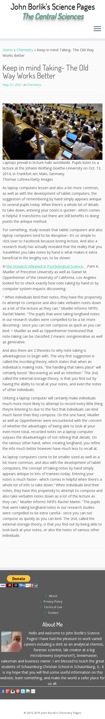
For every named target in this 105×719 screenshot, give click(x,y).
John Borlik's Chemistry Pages (61, 713)
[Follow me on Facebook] (18, 30)
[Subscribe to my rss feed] (5, 30)
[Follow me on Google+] (23, 30)
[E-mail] (10, 30)
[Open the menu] (97, 29)
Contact (53, 613)
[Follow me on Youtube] (27, 30)
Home (8, 49)
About (53, 596)
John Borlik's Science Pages (52, 6)
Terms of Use (53, 607)
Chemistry (25, 49)
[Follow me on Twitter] (14, 30)
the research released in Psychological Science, (45, 266)
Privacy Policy (53, 601)
